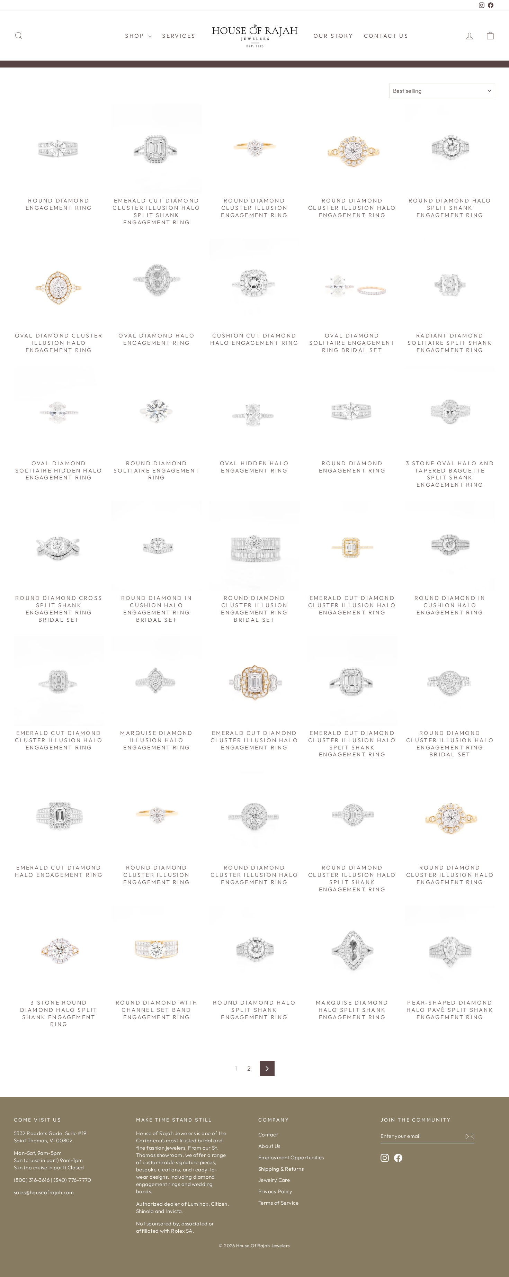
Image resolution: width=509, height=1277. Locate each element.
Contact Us (386, 35)
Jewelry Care (274, 1180)
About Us (269, 1146)
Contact (268, 1134)
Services (179, 35)
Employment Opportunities (291, 1157)
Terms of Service (278, 1202)
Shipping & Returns (281, 1169)
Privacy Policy (275, 1191)
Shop (135, 35)
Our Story (333, 35)
